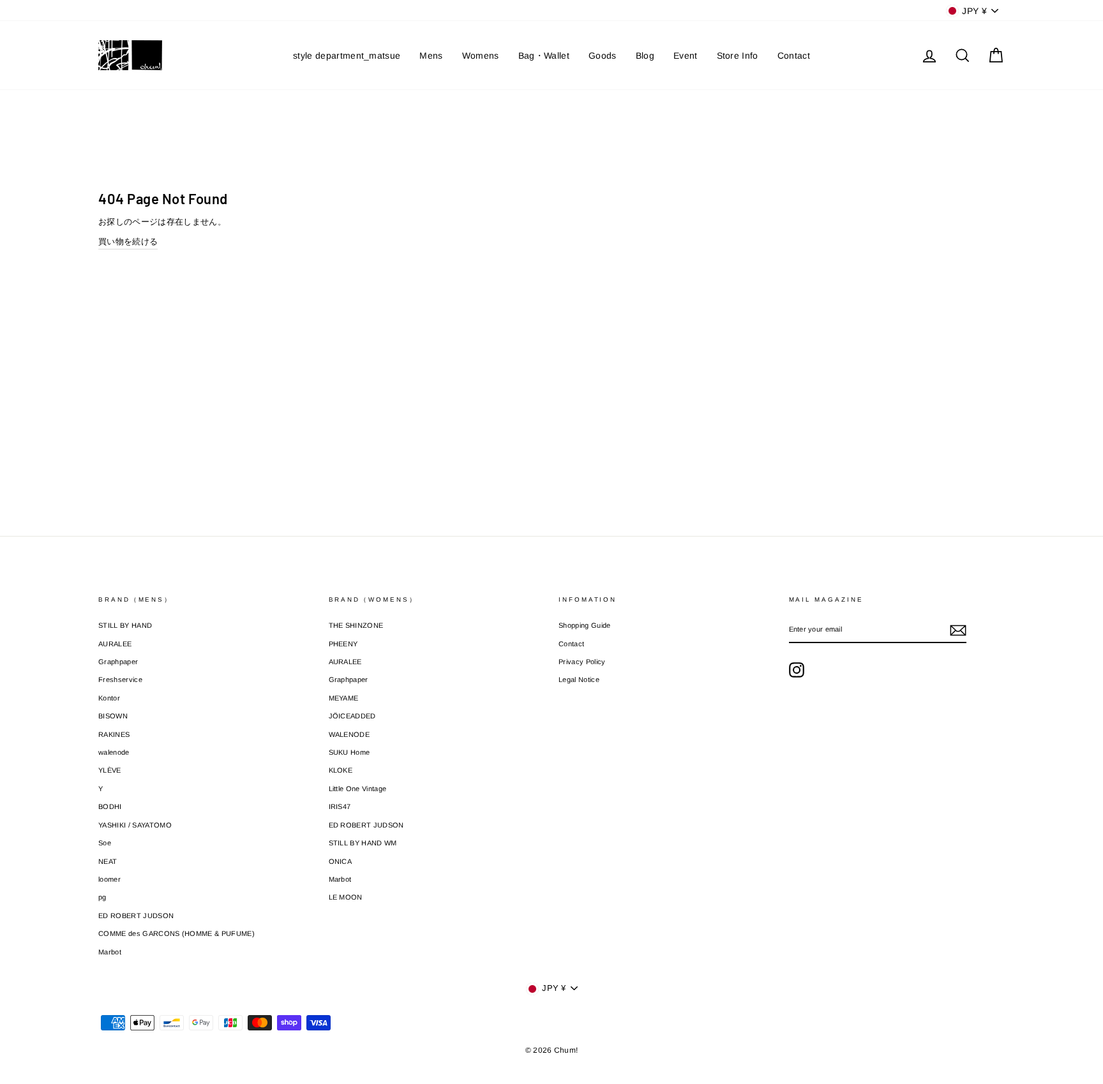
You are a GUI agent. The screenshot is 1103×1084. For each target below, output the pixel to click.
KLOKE (341, 770)
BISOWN (113, 716)
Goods (603, 55)
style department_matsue (346, 55)
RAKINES (114, 734)
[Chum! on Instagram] (796, 670)
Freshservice (120, 679)
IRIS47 (340, 806)
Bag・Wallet (543, 55)
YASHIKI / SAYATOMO (135, 825)
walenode (114, 752)
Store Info (737, 55)
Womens (480, 55)
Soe (104, 843)
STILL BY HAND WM (363, 843)
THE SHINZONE (356, 625)
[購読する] (958, 630)
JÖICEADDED (352, 716)
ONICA (340, 861)
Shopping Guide (585, 625)
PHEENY (343, 644)
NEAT (107, 861)
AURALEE (114, 644)
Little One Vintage (358, 788)
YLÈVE (109, 770)
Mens (430, 55)
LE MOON (346, 897)
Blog (645, 55)
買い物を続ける (128, 241)
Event (685, 55)
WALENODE (349, 734)
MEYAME (344, 698)
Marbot (109, 952)
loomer (109, 879)
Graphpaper (118, 661)
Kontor (109, 698)
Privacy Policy (582, 661)
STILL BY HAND (125, 625)
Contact (793, 55)
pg (102, 897)
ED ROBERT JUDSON (136, 915)
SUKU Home (349, 752)
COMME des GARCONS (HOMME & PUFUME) (176, 933)
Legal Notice (579, 679)
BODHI (110, 806)
